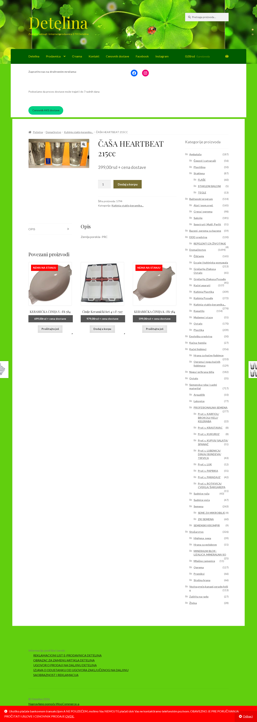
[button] (84, 144)
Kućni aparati (202, 285)
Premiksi (199, 573)
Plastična (199, 167)
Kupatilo (199, 311)
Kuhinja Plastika (204, 291)
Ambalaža (195, 154)
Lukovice (199, 401)
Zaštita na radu (198, 596)
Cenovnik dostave (117, 56)
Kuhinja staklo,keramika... (78, 132)
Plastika (199, 330)
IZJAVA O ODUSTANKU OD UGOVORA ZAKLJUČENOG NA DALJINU (80, 670)
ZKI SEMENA (206, 519)
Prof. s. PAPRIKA (208, 470)
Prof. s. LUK (205, 464)
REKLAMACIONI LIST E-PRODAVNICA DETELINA (67, 655)
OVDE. (69, 716)
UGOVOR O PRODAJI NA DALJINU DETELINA (65, 665)
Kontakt (94, 56)
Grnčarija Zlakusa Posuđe (210, 279)
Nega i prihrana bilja (201, 372)
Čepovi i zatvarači (205, 160)
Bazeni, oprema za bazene (205, 230)
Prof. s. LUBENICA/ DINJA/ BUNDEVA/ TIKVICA (209, 454)
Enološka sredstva (200, 336)
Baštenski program (201, 199)
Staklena (199, 173)
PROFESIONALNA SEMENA (210, 407)
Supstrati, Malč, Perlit (207, 224)
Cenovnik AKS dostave (45, 110)
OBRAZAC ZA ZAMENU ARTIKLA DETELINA (64, 660)
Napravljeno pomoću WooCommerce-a (53, 704)
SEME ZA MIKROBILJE (211, 512)
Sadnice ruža (201, 493)
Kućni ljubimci (197, 349)
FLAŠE (202, 179)
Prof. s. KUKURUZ (209, 434)
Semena (198, 506)
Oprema (199, 567)
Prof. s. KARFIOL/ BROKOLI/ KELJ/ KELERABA (208, 417)
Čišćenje (199, 256)
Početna (38, 132)
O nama (77, 56)
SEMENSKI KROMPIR (207, 525)
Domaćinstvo (53, 132)
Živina (193, 603)
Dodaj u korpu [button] (102, 328)
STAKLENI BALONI (209, 186)
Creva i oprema (203, 211)
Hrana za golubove (205, 544)
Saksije (198, 218)
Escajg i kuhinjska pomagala (211, 262)
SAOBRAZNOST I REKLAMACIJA (55, 675)
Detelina (58, 22)
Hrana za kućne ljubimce (209, 355)
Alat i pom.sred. (203, 205)
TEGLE (202, 192)
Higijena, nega (202, 538)
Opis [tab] (31, 229)
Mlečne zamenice (204, 561)
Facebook (142, 56)
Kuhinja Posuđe (203, 298)
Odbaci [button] (248, 716)
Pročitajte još (50, 328)
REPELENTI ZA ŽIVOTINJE (210, 243)
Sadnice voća (202, 500)
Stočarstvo (196, 531)
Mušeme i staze (203, 317)
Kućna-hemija (197, 342)
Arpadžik (199, 394)
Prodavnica (53, 56)
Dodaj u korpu (128, 184)
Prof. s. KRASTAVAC (210, 427)
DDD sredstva (198, 237)
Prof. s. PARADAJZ (209, 477)
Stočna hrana (202, 580)
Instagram (162, 56)
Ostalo (198, 323)
